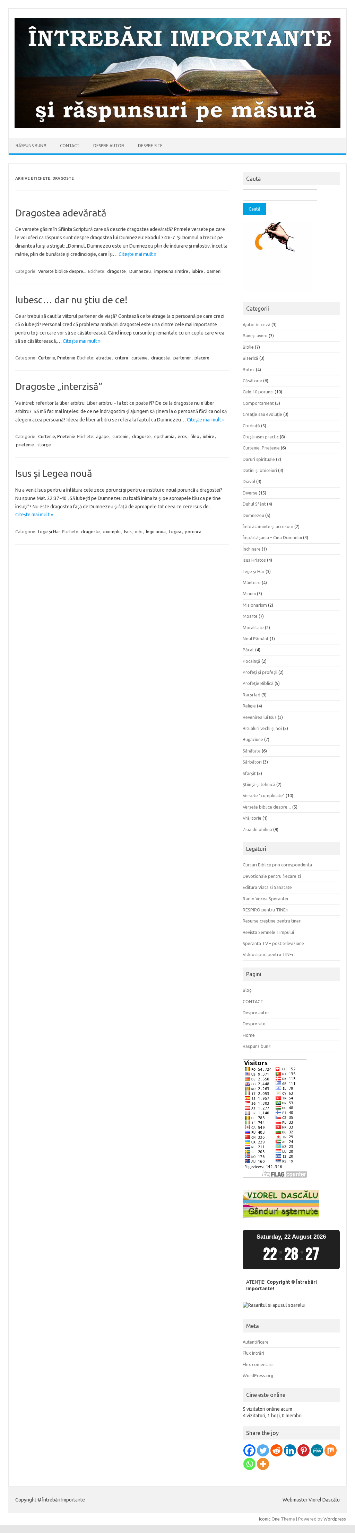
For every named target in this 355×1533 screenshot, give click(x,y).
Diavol (249, 481)
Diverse (250, 492)
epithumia (164, 436)
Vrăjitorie (252, 817)
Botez (249, 369)
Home (249, 1035)
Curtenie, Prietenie (56, 357)
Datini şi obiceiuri (260, 470)
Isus (128, 531)
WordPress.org (258, 1375)
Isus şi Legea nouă (53, 473)
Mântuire (252, 582)
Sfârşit (249, 773)
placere (201, 357)
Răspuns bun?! (31, 145)
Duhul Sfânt (254, 503)
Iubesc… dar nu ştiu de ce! (71, 299)
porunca (193, 531)
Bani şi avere (255, 335)
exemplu (112, 531)
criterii (121, 357)
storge (44, 444)
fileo (194, 436)
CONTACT (69, 145)
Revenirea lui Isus (260, 717)
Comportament (258, 403)
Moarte (250, 616)
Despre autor (108, 145)
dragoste (116, 271)
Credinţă (251, 425)
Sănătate (252, 750)
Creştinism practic (261, 436)
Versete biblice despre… (267, 806)
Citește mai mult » (137, 254)
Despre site (150, 145)
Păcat (248, 649)
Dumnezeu (140, 271)
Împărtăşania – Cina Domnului (272, 537)
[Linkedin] (290, 1450)
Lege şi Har (49, 531)
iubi (138, 531)
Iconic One (269, 1518)
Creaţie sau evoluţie (262, 414)
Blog (247, 990)
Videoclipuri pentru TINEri (269, 954)
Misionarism (255, 605)
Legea (175, 531)
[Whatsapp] (249, 1464)
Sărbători (252, 761)
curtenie (139, 357)
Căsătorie (252, 380)
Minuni (249, 593)
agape (102, 436)
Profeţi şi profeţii (260, 672)
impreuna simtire (171, 271)
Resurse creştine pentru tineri (272, 920)
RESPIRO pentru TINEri (265, 909)
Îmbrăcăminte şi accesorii (268, 526)
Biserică (250, 358)
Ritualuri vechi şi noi (262, 728)
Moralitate (253, 627)
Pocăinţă (251, 661)
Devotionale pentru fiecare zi (272, 876)
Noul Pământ (256, 638)
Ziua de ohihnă (257, 829)
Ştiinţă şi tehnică (259, 784)
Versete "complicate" (264, 795)
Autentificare (256, 1341)
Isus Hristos (254, 560)
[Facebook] (249, 1450)
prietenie (25, 444)
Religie (249, 705)
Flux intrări (253, 1353)
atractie (104, 357)
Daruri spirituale (259, 459)
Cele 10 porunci (258, 391)
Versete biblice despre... (62, 271)
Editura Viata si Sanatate (267, 887)
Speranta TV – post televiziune (273, 943)
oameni (214, 271)
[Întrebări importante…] (177, 126)
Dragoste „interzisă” (59, 386)
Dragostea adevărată (60, 212)
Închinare (252, 548)
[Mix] (330, 1450)
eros (182, 436)
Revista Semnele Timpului (268, 932)
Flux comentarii (258, 1364)
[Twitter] (263, 1450)
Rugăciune (253, 739)
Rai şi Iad (251, 694)
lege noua (156, 531)
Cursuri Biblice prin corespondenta (277, 864)
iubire (197, 271)
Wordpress (334, 1518)
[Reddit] (276, 1450)
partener (182, 357)
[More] (263, 1464)
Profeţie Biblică (258, 683)
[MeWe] (317, 1450)
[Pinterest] (303, 1450)
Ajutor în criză (256, 324)
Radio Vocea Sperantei (265, 898)
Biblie (248, 347)
